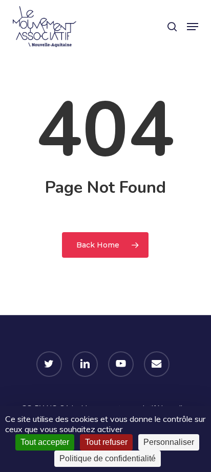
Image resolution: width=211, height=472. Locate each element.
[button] (192, 26)
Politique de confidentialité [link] (107, 458)
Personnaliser (168, 442)
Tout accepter (44, 442)
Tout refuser (106, 442)
